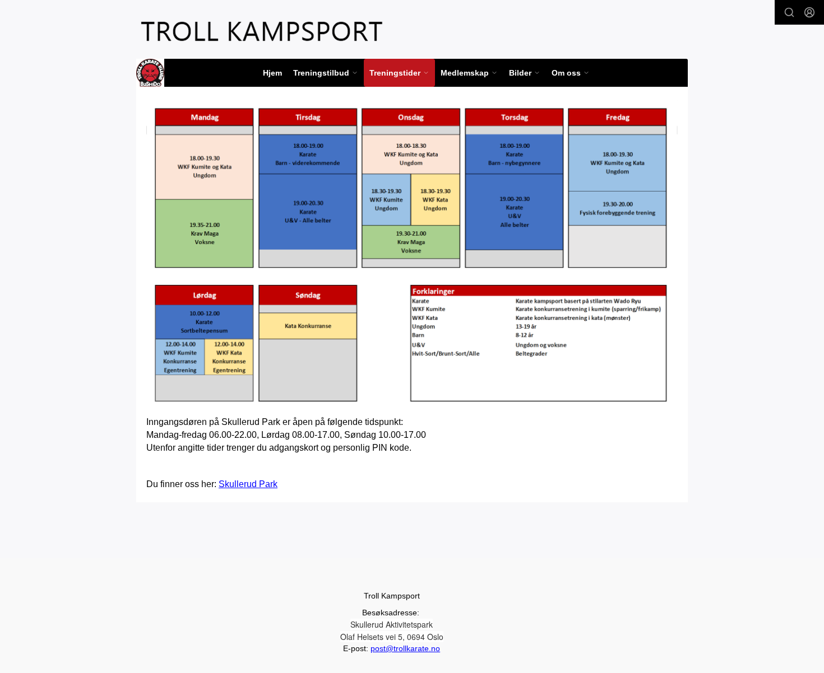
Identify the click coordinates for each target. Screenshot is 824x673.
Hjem (272, 72)
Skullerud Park (248, 484)
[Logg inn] (809, 12)
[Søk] (789, 12)
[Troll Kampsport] (261, 31)
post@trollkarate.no (405, 648)
